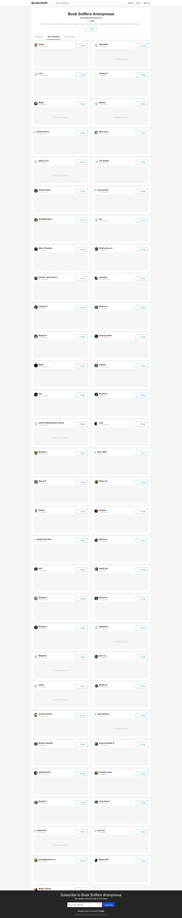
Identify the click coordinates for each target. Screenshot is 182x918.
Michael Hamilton (46, 743)
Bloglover (103, 306)
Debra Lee (103, 481)
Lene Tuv (101, 830)
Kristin (92, 21)
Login (101, 911)
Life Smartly (104, 160)
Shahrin (102, 102)
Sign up (147, 3)
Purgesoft (103, 73)
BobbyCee (103, 626)
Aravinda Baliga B (106, 743)
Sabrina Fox (44, 160)
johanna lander (105, 335)
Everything (39, 36)
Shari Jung (103, 131)
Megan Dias (104, 859)
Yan (40, 393)
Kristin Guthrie (43, 131)
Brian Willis (102, 452)
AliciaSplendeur (45, 219)
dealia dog (103, 568)
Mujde (41, 102)
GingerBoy (103, 44)
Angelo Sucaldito (44, 539)
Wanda (41, 510)
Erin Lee (102, 655)
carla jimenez (104, 801)
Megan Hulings (45, 888)
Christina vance (105, 772)
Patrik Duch (42, 830)
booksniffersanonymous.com (91, 17)
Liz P (41, 73)
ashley (41, 684)
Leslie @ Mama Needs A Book (51, 422)
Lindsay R (43, 306)
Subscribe (108, 905)
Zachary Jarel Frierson (48, 277)
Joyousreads (102, 190)
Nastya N (42, 481)
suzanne (102, 510)
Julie (101, 422)
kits (100, 219)
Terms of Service (102, 915)
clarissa (102, 364)
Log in (138, 3)
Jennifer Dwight (45, 714)
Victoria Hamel (45, 190)
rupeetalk (103, 277)
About (130, 3)
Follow (92, 29)
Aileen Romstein (45, 248)
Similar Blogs (69, 36)
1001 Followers (53, 36)
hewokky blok (44, 772)
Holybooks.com (105, 248)
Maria (41, 364)
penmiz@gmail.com (47, 859)
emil (40, 568)
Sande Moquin (103, 714)
